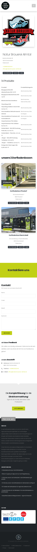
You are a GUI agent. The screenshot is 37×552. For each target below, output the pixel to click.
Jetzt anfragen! (18, 408)
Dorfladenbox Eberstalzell (18, 235)
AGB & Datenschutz (16, 545)
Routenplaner (7, 73)
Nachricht (3, 316)
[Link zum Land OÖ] (23, 514)
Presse (4, 548)
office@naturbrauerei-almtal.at (12, 69)
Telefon (15, 73)
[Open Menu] (34, 5)
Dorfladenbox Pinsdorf (18, 191)
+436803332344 (7, 66)
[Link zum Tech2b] (10, 514)
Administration (6, 545)
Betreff (3, 308)
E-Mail (21, 73)
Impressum (27, 545)
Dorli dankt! (11, 548)
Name (3, 292)
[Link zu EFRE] (13, 519)
